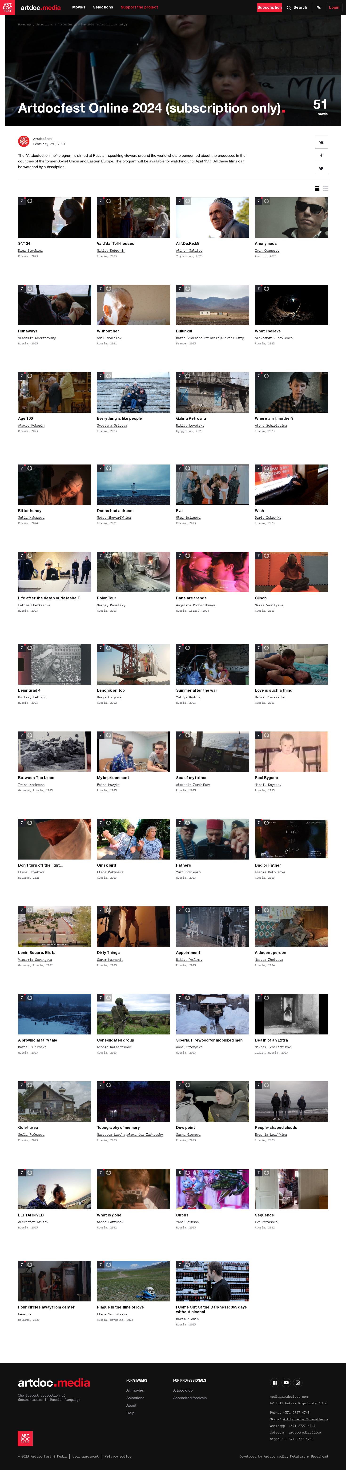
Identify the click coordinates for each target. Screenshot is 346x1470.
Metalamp (297, 1456)
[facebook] (321, 155)
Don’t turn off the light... (40, 865)
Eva (179, 511)
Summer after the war (196, 690)
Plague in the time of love (120, 1307)
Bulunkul (184, 331)
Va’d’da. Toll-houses (115, 244)
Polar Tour (106, 598)
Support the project (139, 7)
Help (130, 1413)
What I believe (268, 331)
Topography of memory (118, 1128)
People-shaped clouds (276, 1128)
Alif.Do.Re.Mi (187, 244)
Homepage (24, 24)
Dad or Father (268, 865)
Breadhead (319, 1456)
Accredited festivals (190, 1398)
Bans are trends (191, 598)
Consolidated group (115, 1040)
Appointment (188, 953)
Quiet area (28, 1128)
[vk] (321, 142)
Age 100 (25, 418)
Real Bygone (266, 778)
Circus (182, 1215)
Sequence (264, 1215)
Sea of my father (191, 778)
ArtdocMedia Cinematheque (305, 1419)
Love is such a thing (273, 690)
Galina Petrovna (191, 418)
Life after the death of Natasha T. (49, 598)
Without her (108, 331)
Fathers (183, 865)
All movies (135, 1390)
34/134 (24, 244)
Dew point (185, 1128)
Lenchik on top (111, 690)
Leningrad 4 (29, 690)
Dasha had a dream (115, 511)
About (131, 1405)
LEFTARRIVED (31, 1215)
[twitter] (321, 168)
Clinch (261, 598)
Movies (78, 7)
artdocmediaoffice (305, 1432)
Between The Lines (36, 778)
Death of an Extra (271, 1040)
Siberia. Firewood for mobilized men (209, 1040)
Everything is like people (119, 418)
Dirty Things (108, 953)
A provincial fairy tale (37, 1040)
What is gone (109, 1215)
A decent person (270, 953)
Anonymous (266, 244)
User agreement (85, 1456)
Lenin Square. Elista (37, 953)
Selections (103, 7)
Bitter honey (29, 511)
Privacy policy (118, 1456)
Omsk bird (106, 865)
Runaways (27, 331)
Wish (259, 511)
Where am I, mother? (274, 418)
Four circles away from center (46, 1307)
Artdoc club (183, 1390)
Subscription (269, 7)
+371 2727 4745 (296, 1412)
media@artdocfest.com (289, 1396)
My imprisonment (113, 778)
